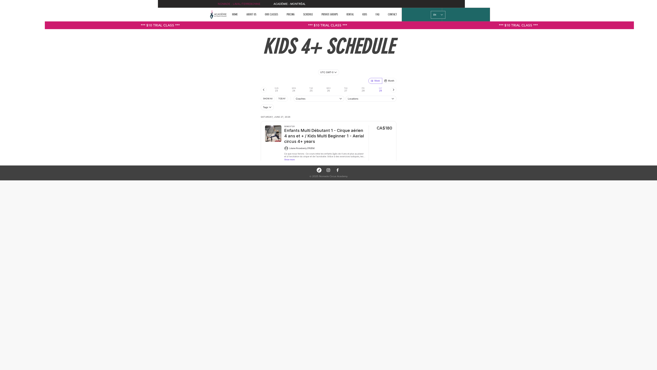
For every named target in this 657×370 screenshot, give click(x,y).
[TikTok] (319, 170)
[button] (273, 14)
